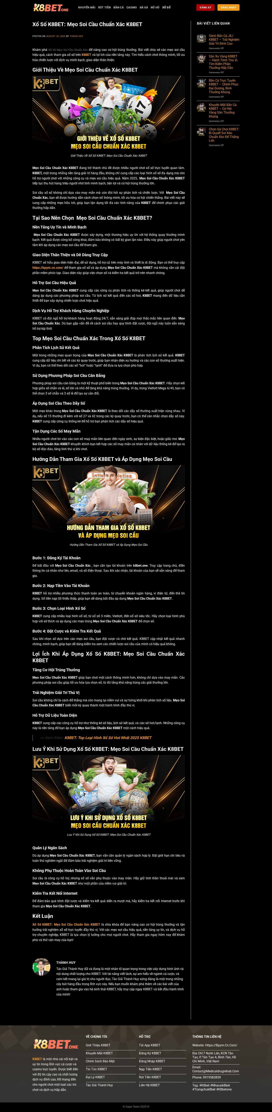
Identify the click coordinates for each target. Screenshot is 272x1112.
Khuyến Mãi (86, 7)
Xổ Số (166, 7)
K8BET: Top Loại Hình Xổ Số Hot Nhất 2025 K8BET (108, 737)
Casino (131, 7)
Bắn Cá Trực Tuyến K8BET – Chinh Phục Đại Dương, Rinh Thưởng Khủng (223, 86)
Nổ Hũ (155, 7)
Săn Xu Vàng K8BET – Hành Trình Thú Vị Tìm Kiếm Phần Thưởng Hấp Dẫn (223, 62)
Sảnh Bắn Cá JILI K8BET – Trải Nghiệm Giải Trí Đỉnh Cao (224, 39)
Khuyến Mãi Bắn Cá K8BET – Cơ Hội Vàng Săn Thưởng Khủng (223, 110)
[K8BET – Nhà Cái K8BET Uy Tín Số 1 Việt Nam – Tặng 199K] (52, 7)
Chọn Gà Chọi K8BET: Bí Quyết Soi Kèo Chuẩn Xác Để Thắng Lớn (224, 135)
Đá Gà (144, 7)
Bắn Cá (118, 7)
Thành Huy (76, 36)
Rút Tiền (104, 7)
